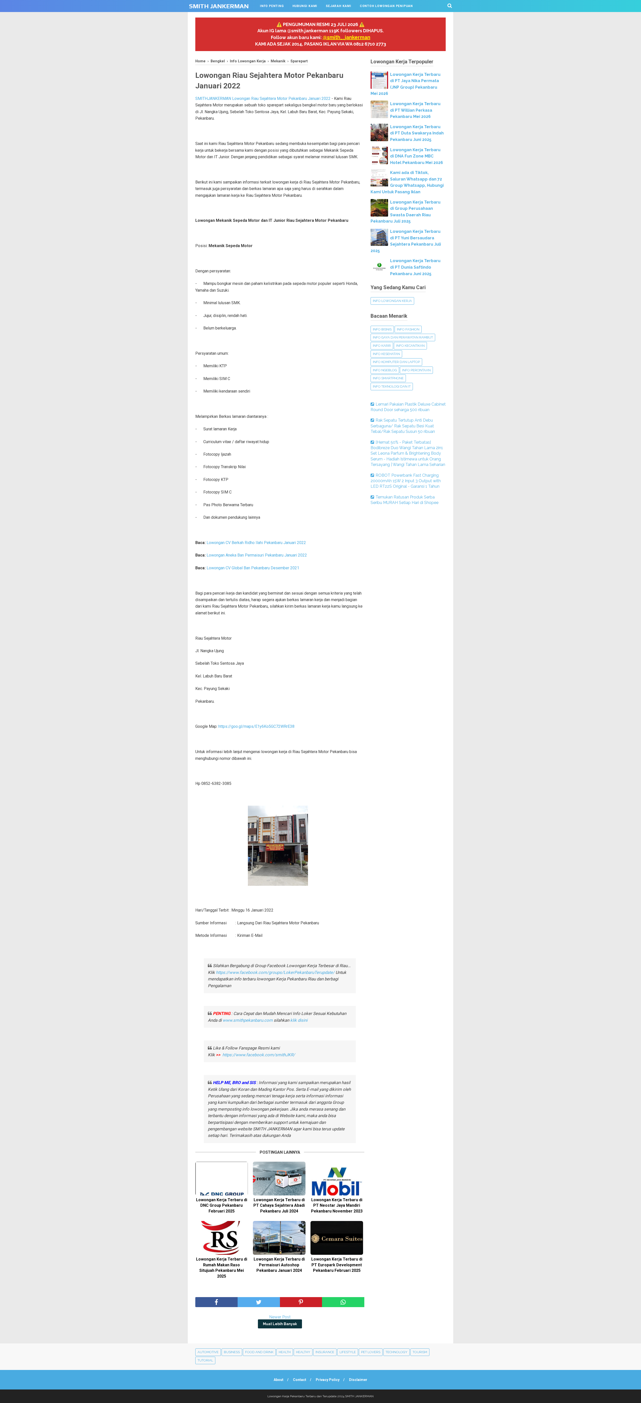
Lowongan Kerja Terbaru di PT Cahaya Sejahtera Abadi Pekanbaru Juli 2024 (279, 1205)
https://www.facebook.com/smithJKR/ (259, 1054)
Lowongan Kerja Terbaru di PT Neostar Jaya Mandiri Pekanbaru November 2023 (337, 1205)
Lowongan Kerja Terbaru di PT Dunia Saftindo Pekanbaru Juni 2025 (415, 267)
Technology (396, 1352)
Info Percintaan (416, 370)
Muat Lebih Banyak (280, 1324)
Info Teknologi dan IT (392, 386)
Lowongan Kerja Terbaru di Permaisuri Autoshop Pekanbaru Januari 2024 (279, 1265)
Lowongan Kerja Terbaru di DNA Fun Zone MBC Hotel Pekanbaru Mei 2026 (416, 156)
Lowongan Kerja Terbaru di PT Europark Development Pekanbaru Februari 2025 (336, 1265)
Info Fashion (408, 329)
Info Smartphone (388, 378)
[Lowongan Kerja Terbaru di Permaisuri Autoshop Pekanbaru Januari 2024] (279, 1238)
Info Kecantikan (410, 345)
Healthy (303, 1352)
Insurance (324, 1352)
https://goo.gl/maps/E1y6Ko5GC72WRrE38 (256, 726)
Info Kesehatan (386, 354)
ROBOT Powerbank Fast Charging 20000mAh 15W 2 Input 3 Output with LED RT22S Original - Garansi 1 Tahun (406, 481)
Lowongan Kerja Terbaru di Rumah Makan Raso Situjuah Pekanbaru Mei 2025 (221, 1267)
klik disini (298, 1020)
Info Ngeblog (385, 370)
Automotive (208, 1352)
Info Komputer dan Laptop (396, 362)
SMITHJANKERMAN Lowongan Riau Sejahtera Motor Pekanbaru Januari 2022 (263, 98)
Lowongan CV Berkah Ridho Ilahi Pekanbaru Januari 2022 (256, 542)
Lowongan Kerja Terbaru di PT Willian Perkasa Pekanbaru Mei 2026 (415, 110)
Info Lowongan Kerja (392, 301)
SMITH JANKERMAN (219, 6)
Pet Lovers (370, 1352)
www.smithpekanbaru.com (248, 1020)
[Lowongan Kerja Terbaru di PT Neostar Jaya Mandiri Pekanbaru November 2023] (336, 1178)
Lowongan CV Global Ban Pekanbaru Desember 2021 (253, 568)
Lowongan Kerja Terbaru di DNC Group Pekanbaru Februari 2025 (221, 1205)
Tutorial (205, 1360)
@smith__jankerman (346, 37)
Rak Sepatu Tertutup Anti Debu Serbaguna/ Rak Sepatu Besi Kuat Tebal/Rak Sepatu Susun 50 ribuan (403, 426)
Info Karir (382, 345)
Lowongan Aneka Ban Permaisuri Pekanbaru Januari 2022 (257, 555)
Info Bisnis (382, 329)
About (278, 1380)
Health (285, 1352)
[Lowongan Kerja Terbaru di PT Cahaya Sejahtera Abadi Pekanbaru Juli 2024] (279, 1178)
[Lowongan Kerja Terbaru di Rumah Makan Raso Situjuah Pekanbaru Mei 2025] (221, 1238)
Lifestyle (348, 1352)
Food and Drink (259, 1352)
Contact (299, 1380)
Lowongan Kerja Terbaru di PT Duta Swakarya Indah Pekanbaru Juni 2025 (417, 133)
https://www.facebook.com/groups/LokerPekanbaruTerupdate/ (275, 972)
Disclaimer (358, 1380)
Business (232, 1352)
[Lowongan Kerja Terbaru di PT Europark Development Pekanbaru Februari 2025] (336, 1238)
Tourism (420, 1352)
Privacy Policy (328, 1380)
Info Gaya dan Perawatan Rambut (403, 337)
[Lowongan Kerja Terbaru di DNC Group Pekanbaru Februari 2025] (221, 1178)
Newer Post (280, 1317)
